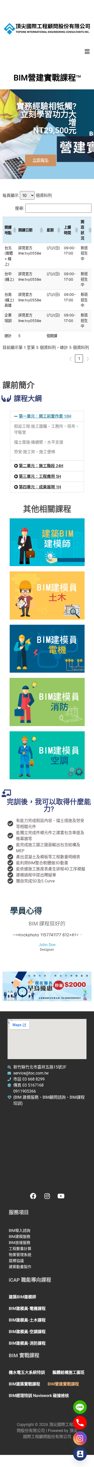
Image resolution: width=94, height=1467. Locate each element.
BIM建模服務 (20, 1236)
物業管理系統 (20, 1255)
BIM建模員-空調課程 (27, 1331)
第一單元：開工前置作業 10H (45, 416)
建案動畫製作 (20, 1267)
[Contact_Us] (80, 1454)
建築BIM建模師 (22, 1297)
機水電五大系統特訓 (27, 1372)
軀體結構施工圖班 (68, 1372)
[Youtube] (61, 1196)
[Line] (80, 1407)
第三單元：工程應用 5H (40, 476)
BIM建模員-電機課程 (27, 1308)
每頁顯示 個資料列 (27, 195)
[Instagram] (47, 1196)
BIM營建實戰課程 (63, 1384)
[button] (87, 51)
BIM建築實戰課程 (24, 1384)
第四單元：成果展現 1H (40, 487)
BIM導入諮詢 (20, 1230)
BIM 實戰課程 (24, 1355)
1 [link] (79, 358)
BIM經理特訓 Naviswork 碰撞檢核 (39, 1395)
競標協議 (17, 1261)
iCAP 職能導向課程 (30, 1280)
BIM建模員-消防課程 (27, 1343)
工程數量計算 (20, 1248)
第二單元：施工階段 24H (41, 465)
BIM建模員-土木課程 (27, 1320)
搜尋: (19, 208)
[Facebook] (33, 1196)
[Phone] (80, 1422)
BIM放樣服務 (20, 1242)
